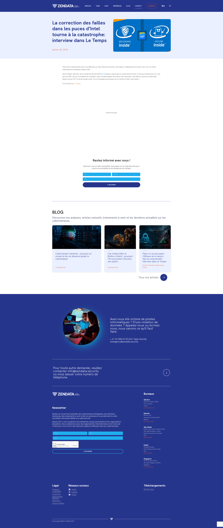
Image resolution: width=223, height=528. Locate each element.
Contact (138, 6)
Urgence (152, 6)
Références (117, 6)
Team (98, 6)
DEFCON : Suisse (149, 489)
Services (88, 6)
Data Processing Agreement (57, 497)
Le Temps (77, 84)
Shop (106, 6)
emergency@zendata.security (124, 341)
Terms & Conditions (58, 503)
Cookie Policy (56, 494)
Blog (128, 6)
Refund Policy (56, 501)
